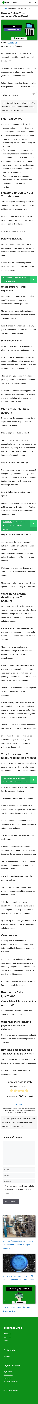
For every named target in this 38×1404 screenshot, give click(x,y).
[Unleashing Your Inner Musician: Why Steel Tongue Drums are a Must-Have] (19, 1270)
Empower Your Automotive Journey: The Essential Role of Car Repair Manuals (18, 1244)
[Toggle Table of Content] (33, 94)
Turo (6, 8)
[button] (30, 2)
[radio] (11, 1091)
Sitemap (7, 1333)
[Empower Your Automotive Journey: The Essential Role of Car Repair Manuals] (19, 1235)
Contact (7, 1341)
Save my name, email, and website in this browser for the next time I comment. (19, 1189)
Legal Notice (8, 1372)
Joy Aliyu (12, 42)
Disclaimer (7, 1378)
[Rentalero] (10, 2)
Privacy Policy (8, 1375)
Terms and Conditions (11, 1381)
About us (7, 1337)
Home (2, 8)
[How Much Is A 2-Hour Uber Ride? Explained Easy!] (19, 1302)
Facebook (7, 1356)
